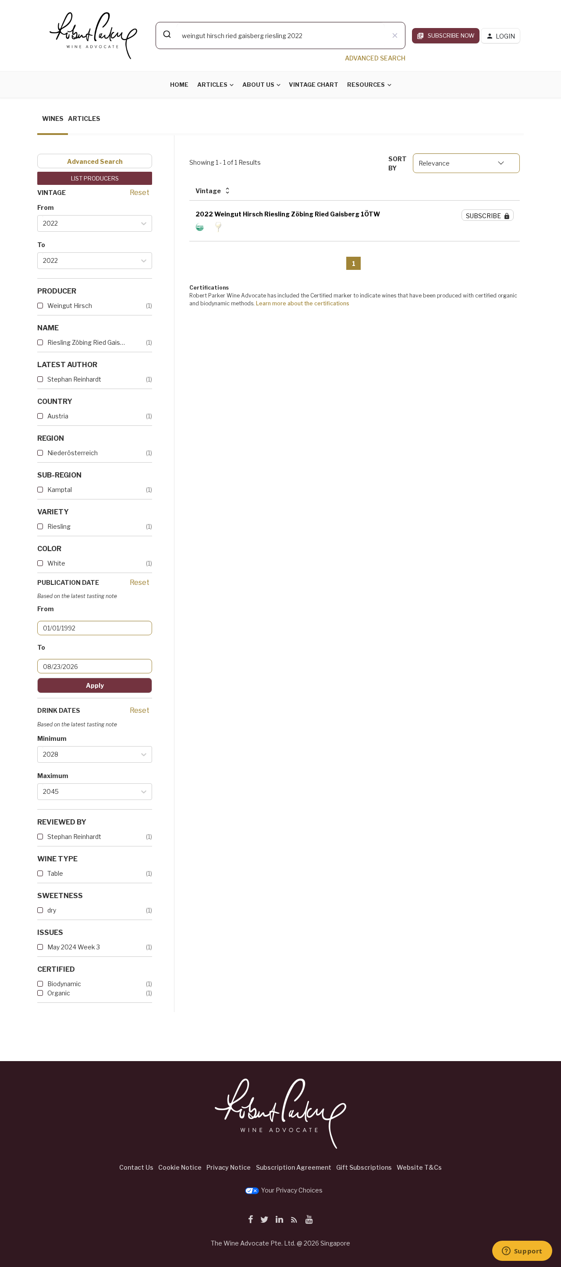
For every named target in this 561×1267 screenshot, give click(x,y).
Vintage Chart (313, 84)
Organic (58, 993)
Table (55, 873)
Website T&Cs (419, 1167)
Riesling (59, 526)
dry (51, 910)
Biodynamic (64, 983)
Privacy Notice (228, 1167)
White (56, 563)
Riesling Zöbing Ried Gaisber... (87, 342)
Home (179, 84)
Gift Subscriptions (364, 1167)
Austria (57, 416)
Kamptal (59, 489)
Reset (139, 192)
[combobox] (280, 35)
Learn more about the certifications (302, 303)
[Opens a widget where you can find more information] (522, 1252)
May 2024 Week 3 (73, 947)
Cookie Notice (180, 1167)
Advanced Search (95, 161)
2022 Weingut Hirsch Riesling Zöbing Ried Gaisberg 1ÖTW (287, 214)
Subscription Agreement (293, 1167)
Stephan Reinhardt (74, 379)
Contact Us (136, 1167)
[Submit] (166, 34)
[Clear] (395, 35)
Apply (95, 685)
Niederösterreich (72, 453)
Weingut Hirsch (69, 305)
